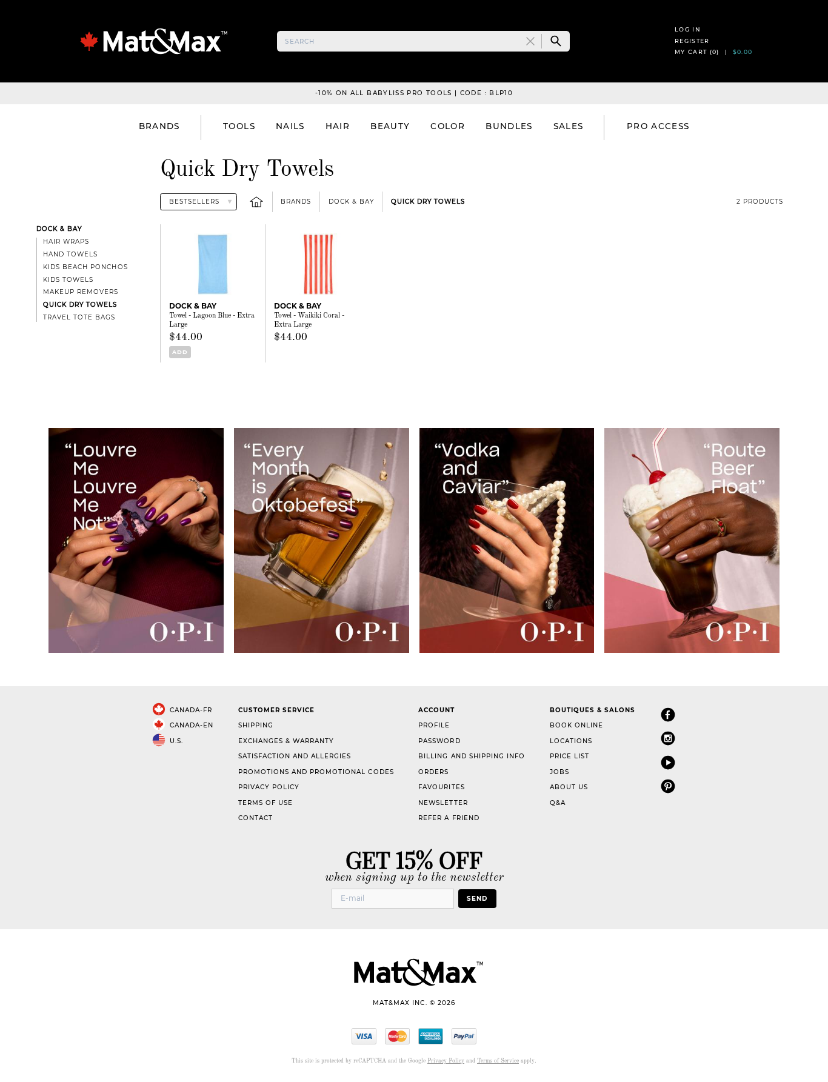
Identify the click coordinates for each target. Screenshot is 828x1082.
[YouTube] (668, 762)
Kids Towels (68, 280)
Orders (433, 772)
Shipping (255, 725)
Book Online (576, 725)
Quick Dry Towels (428, 201)
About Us (569, 787)
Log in (688, 29)
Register (692, 41)
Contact (255, 818)
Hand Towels (70, 254)
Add (180, 352)
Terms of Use (265, 803)
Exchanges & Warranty (286, 741)
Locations (571, 741)
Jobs (559, 772)
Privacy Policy (268, 787)
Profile (434, 725)
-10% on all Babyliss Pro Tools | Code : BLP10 (414, 93)
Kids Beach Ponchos (85, 267)
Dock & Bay (351, 201)
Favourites (441, 787)
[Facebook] (668, 714)
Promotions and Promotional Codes (316, 772)
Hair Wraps (66, 241)
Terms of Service (498, 1061)
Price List (569, 756)
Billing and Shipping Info (471, 756)
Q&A (558, 803)
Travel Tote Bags (79, 317)
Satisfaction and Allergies (295, 756)
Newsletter (442, 803)
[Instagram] (668, 738)
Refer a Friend (448, 818)
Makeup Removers (80, 292)
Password (439, 741)
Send (477, 899)
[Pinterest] (668, 786)
